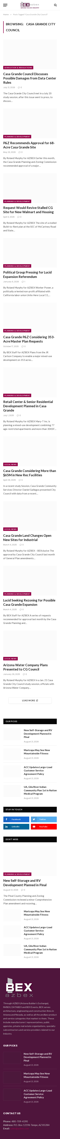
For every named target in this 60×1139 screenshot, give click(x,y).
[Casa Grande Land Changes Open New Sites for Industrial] (30, 516)
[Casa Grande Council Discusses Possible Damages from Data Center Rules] (30, 54)
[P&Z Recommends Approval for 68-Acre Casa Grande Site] (30, 123)
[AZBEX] (30, 5)
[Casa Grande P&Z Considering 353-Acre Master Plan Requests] (30, 317)
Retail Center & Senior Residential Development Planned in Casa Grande (28, 406)
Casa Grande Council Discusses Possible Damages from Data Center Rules (29, 78)
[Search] (55, 5)
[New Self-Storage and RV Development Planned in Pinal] (12, 734)
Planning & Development (17, 136)
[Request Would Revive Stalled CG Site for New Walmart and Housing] (30, 188)
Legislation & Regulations (18, 67)
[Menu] (5, 5)
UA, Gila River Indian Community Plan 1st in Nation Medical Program (40, 790)
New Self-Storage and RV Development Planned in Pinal (38, 733)
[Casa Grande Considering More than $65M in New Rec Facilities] (30, 451)
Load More (28, 700)
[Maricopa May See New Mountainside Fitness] (12, 754)
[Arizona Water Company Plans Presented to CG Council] (30, 645)
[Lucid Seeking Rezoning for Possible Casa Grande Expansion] (30, 580)
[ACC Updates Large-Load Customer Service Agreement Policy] (12, 771)
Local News (10, 464)
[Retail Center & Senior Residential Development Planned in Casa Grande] (30, 382)
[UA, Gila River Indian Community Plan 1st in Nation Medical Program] (12, 791)
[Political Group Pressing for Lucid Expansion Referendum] (30, 253)
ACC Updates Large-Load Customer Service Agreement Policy (38, 770)
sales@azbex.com (19, 1128)
